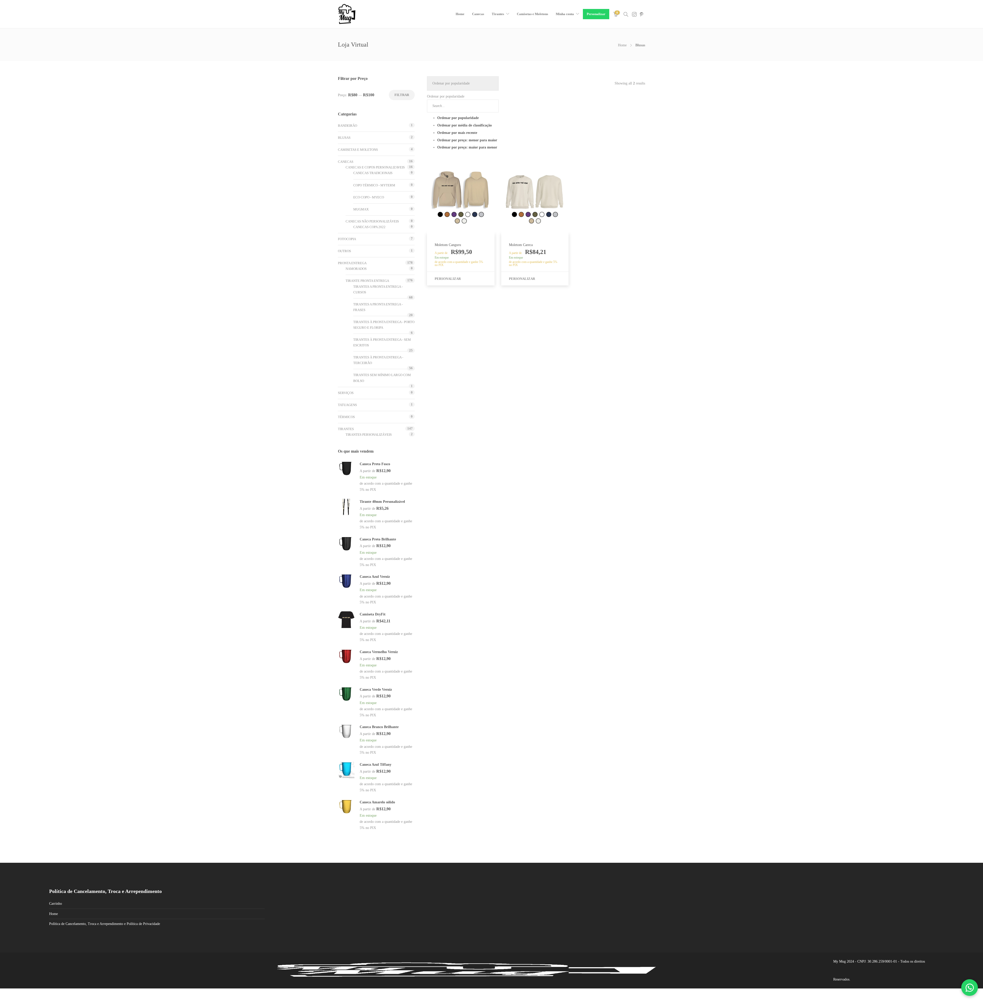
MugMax (361, 209)
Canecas (477, 14)
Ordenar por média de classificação (464, 125)
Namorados (356, 269)
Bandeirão (347, 125)
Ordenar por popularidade (458, 118)
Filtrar (401, 95)
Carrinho (55, 904)
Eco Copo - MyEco (368, 197)
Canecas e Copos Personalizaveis (375, 167)
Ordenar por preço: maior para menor (467, 147)
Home (459, 14)
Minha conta (564, 14)
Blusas (344, 138)
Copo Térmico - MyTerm (374, 185)
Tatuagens (347, 405)
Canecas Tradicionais (372, 173)
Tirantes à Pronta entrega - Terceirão (378, 360)
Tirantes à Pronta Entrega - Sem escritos (382, 342)
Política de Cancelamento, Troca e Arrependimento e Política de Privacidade (104, 924)
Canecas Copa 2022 (369, 227)
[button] (463, 114)
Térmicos (346, 417)
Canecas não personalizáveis (372, 221)
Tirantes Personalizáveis (369, 434)
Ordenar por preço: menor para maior (467, 140)
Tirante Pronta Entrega (367, 281)
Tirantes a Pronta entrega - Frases (378, 307)
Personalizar (595, 14)
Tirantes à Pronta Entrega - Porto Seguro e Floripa (383, 324)
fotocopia (347, 239)
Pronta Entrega (352, 263)
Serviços (346, 393)
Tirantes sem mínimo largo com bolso (382, 377)
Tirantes (497, 14)
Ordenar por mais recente (457, 133)
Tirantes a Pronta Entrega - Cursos (378, 289)
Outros (344, 251)
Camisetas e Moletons (531, 14)
